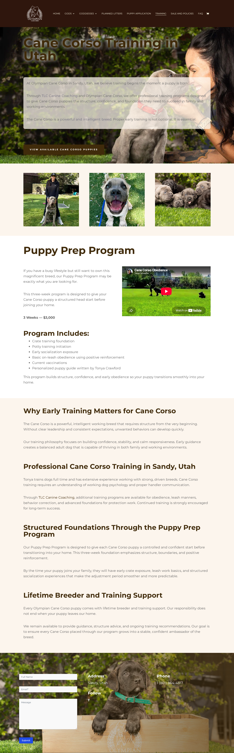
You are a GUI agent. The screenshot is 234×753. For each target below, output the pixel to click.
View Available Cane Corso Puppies (64, 149)
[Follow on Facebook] (88, 700)
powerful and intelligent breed (85, 119)
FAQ (200, 13)
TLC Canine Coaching (60, 96)
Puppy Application (139, 13)
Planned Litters (112, 13)
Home (56, 13)
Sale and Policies (182, 13)
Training (160, 13)
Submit (26, 740)
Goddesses (86, 13)
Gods (68, 13)
